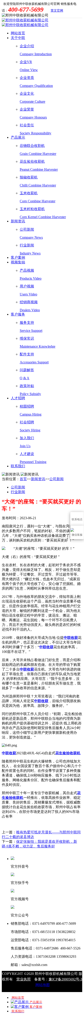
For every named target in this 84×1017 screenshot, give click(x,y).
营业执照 (23, 979)
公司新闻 (56, 479)
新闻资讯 (18, 221)
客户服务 (18, 314)
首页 (23, 479)
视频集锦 (18, 262)
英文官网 (57, 10)
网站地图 (42, 985)
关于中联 (18, 38)
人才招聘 (18, 398)
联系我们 (18, 466)
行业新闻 (18, 492)
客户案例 (18, 257)
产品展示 (18, 137)
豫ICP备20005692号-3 (65, 979)
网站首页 (18, 33)
